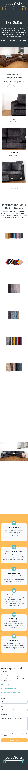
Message (4, 714)
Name (3, 698)
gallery (23, 40)
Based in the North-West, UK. (14, 692)
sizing (3, 40)
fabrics (13, 40)
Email (3, 706)
